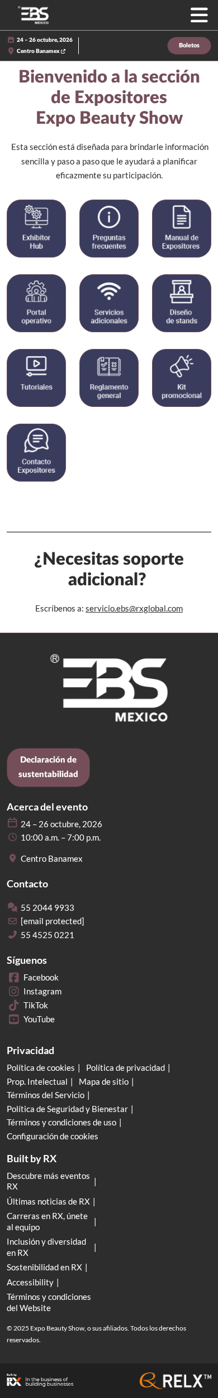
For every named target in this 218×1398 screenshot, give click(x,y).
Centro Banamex (38, 51)
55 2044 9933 (47, 907)
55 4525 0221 (47, 935)
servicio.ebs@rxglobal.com (134, 608)
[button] (189, 46)
